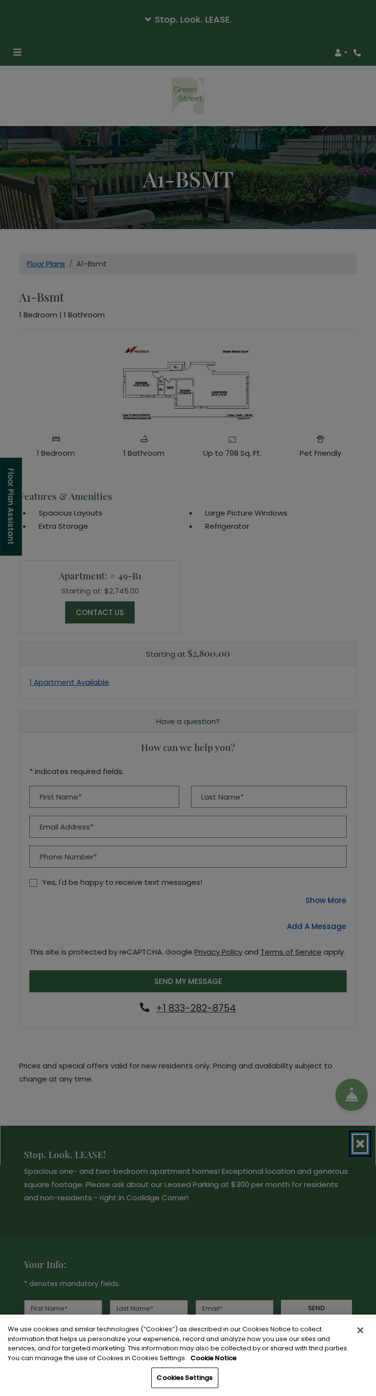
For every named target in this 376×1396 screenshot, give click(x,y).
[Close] (360, 1330)
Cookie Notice (213, 1358)
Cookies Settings (184, 1377)
